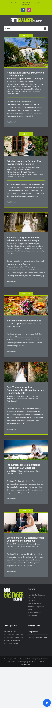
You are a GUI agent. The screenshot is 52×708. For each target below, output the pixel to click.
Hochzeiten (30, 82)
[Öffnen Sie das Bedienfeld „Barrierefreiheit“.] (47, 703)
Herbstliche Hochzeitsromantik (24, 320)
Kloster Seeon (20, 546)
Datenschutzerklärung (38, 637)
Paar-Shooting (38, 174)
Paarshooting (20, 91)
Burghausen (11, 398)
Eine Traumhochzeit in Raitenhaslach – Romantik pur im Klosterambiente (25, 390)
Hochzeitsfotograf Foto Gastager (18, 89)
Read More (11, 122)
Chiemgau (27, 169)
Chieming (23, 246)
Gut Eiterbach (19, 473)
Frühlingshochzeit (13, 172)
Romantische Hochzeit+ (15, 177)
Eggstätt (10, 473)
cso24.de (32, 662)
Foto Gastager (32, 659)
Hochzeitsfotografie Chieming (17, 84)
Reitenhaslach (12, 401)
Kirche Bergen (27, 174)
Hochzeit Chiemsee (28, 172)
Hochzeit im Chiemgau (30, 86)
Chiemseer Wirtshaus (35, 246)
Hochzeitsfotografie (14, 174)
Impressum (33, 632)
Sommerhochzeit (13, 94)
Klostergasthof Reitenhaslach (27, 398)
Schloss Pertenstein (33, 91)
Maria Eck (16, 326)
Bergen (20, 169)
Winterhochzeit (12, 253)
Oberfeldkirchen (32, 546)
